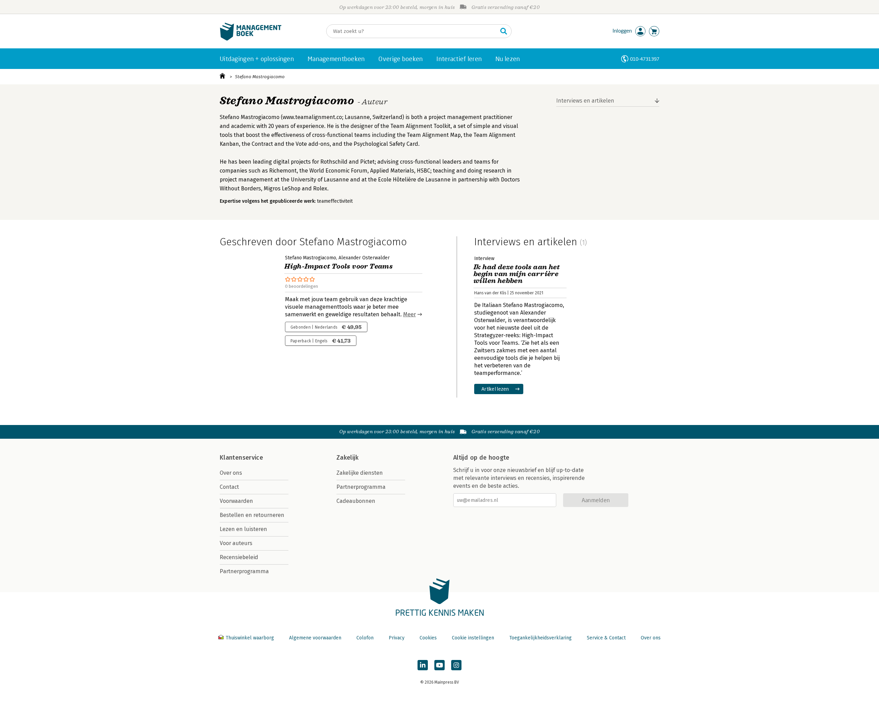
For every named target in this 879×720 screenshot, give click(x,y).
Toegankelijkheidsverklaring (540, 638)
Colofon (365, 638)
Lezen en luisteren (243, 529)
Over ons (231, 473)
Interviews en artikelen (585, 100)
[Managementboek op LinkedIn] (423, 665)
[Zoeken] (503, 31)
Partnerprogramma (244, 571)
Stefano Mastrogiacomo (260, 76)
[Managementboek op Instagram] (456, 665)
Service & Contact (606, 638)
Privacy (396, 638)
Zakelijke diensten (359, 473)
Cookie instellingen (473, 638)
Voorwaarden (236, 501)
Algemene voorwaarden (315, 638)
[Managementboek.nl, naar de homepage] (251, 39)
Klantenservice (241, 457)
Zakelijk (347, 457)
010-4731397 (644, 59)
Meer (409, 314)
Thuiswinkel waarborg (249, 638)
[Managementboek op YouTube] (439, 665)
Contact (229, 487)
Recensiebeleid (239, 557)
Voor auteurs (236, 543)
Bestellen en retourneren (252, 515)
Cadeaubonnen (355, 501)
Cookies (428, 638)
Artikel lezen (495, 389)
